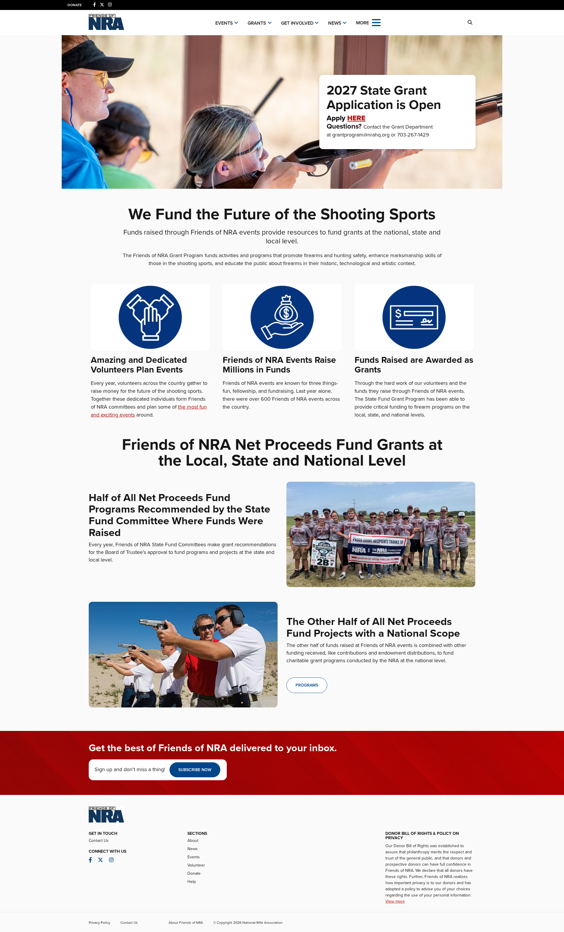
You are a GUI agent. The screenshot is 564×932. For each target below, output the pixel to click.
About (192, 840)
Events (224, 23)
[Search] (470, 22)
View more (395, 901)
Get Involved (297, 23)
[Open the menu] (376, 22)
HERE (356, 118)
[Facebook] (94, 4)
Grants (257, 23)
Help (191, 881)
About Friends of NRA (186, 923)
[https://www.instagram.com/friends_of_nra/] (110, 4)
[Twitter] (102, 4)
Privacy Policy (99, 923)
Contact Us (99, 840)
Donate (75, 5)
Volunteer (196, 865)
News (334, 23)
